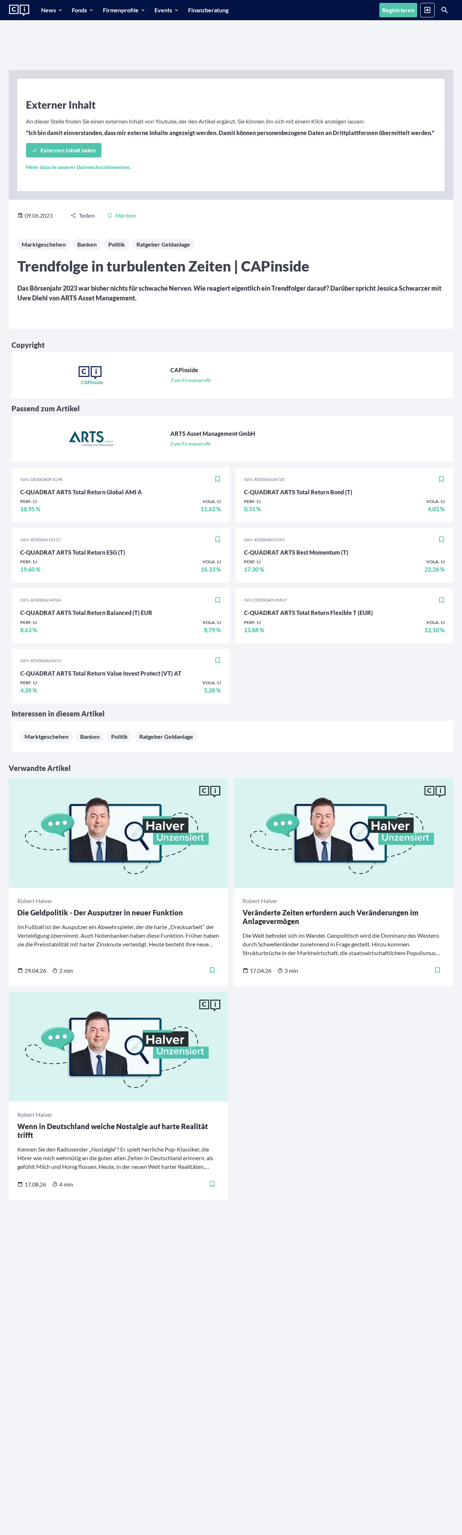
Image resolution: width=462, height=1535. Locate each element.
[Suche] (444, 10)
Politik (116, 244)
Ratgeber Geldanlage (163, 244)
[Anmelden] (427, 10)
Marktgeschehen (44, 244)
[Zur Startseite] (19, 10)
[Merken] (217, 479)
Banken (87, 244)
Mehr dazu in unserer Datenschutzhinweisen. (78, 167)
